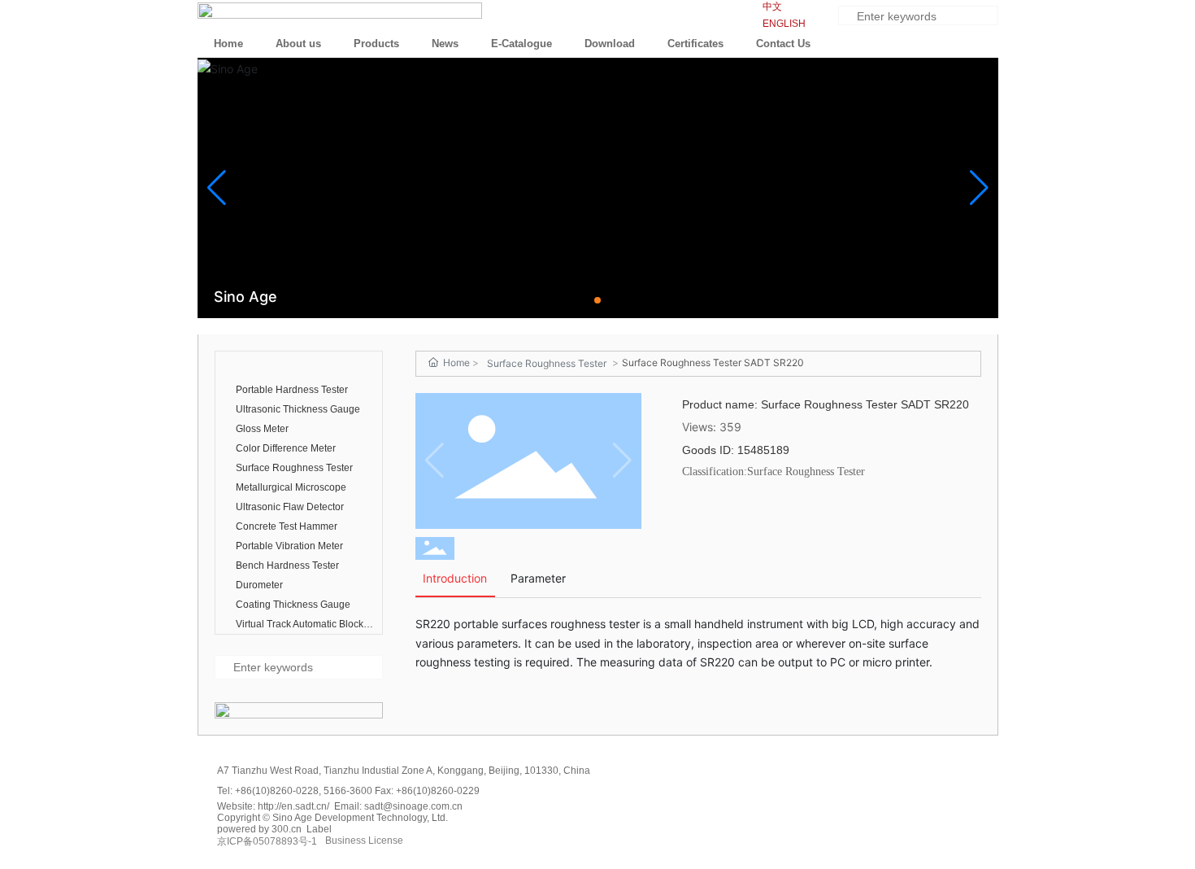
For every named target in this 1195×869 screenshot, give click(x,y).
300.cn (287, 829)
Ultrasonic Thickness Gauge (298, 409)
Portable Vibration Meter (289, 546)
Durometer (259, 585)
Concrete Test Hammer (286, 526)
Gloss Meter (262, 428)
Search (987, 17)
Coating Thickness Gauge (293, 604)
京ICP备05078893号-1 (267, 841)
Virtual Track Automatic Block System (299, 626)
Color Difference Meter (286, 448)
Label (319, 829)
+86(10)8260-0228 (277, 791)
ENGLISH (784, 23)
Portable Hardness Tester (292, 389)
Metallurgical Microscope (291, 487)
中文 (772, 6)
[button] (597, 300)
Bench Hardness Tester (287, 565)
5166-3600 (349, 791)
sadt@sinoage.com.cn (413, 806)
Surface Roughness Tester (294, 468)
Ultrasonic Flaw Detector (290, 507)
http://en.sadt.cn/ (293, 806)
